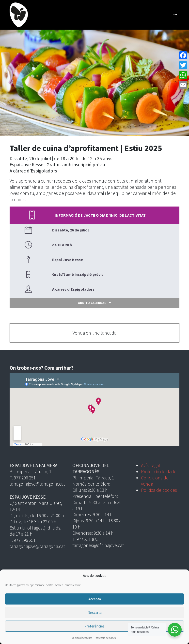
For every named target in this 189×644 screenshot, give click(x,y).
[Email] (183, 85)
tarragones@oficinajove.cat (98, 545)
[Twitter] (183, 65)
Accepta (94, 599)
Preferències (94, 626)
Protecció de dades (105, 638)
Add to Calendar (92, 303)
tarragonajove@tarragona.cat (37, 484)
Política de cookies (81, 638)
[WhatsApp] (183, 75)
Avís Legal (150, 465)
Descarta (95, 612)
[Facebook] (183, 55)
